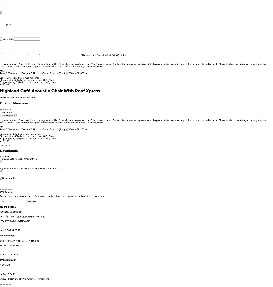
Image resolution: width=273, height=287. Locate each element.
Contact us (11, 21)
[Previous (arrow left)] (1, 286)
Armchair (33, 55)
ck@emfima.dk (7, 270)
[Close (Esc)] (10, 284)
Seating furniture (19, 55)
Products (10, 17)
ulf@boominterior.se (10, 250)
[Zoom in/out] (1, 284)
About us (10, 19)
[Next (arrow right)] (4, 286)
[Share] (7, 284)
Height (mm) (6, 112)
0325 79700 (6, 185)
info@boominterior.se (10, 183)
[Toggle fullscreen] (4, 284)
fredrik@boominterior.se (12, 226)
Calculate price (7, 116)
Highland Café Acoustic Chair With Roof (60, 55)
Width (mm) (6, 109)
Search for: (8, 39)
